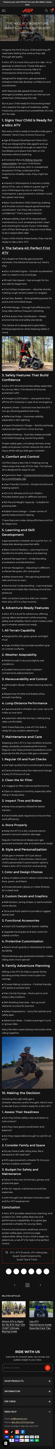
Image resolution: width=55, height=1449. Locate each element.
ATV (12, 1252)
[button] (51, 10)
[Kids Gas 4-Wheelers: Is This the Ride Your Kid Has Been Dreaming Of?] (40, 1285)
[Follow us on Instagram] (17, 1432)
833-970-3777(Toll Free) (23, 1422)
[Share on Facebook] (9, 1271)
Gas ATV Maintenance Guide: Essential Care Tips (40, 1324)
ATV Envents (23, 1252)
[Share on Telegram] (31, 1271)
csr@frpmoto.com (18, 1419)
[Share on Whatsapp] (39, 1271)
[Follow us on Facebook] (23, 1432)
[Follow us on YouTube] (6, 1432)
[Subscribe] (47, 1368)
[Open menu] (5, 11)
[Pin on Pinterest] (24, 1271)
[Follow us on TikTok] (12, 1432)
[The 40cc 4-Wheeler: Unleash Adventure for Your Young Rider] (14, 1285)
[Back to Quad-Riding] (27, 1285)
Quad (16, 1256)
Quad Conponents (30, 1256)
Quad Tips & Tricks (27, 1259)
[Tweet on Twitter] (16, 1271)
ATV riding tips (39, 1252)
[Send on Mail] (46, 1271)
